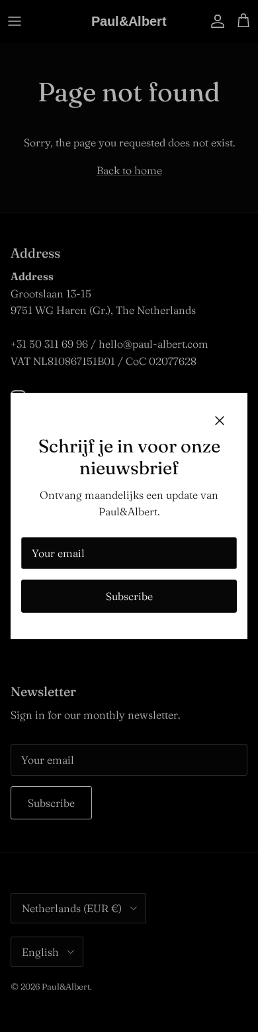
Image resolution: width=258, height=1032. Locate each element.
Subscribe (129, 596)
